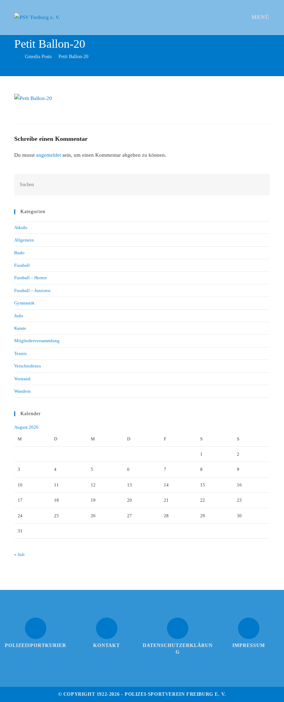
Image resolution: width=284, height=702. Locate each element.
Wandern (22, 391)
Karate (20, 328)
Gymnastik (24, 303)
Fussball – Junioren (32, 290)
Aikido (20, 227)
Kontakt (106, 645)
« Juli (19, 554)
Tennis (20, 353)
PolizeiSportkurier (35, 645)
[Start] (16, 56)
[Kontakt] (106, 628)
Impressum (248, 645)
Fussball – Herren (30, 277)
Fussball (22, 265)
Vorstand (22, 378)
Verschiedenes (27, 365)
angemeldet (48, 155)
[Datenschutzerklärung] (177, 628)
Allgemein (24, 240)
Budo (19, 252)
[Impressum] (248, 628)
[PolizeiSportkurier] (35, 628)
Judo (18, 315)
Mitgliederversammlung (37, 340)
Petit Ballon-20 (73, 56)
